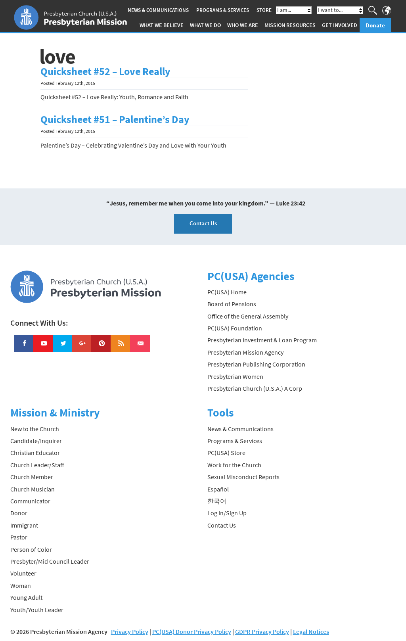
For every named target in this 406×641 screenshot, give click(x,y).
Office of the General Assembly (247, 316)
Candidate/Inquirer (36, 441)
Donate (375, 25)
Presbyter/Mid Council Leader (49, 561)
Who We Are (242, 25)
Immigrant (24, 525)
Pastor (18, 537)
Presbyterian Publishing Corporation (256, 364)
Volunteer (23, 573)
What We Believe (162, 25)
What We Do (205, 25)
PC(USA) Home (227, 292)
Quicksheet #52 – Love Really (105, 71)
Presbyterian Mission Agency (245, 352)
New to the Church (34, 429)
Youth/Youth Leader (36, 610)
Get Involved (339, 25)
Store (264, 10)
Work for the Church (234, 465)
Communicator (30, 501)
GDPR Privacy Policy (262, 631)
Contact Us (203, 223)
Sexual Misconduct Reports (243, 477)
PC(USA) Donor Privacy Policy (191, 631)
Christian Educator (35, 453)
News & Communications (158, 10)
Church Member (31, 477)
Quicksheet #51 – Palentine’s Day (115, 119)
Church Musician (32, 489)
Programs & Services (222, 10)
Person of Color (31, 549)
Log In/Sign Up (227, 513)
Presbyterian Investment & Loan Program (262, 340)
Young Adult (26, 597)
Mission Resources (290, 25)
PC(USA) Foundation (234, 328)
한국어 (216, 501)
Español (218, 489)
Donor (18, 513)
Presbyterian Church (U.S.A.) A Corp (254, 388)
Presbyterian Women (235, 376)
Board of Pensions (231, 304)
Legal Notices (311, 631)
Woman (20, 585)
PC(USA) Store (226, 453)
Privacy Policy (129, 631)
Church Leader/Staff (37, 465)
